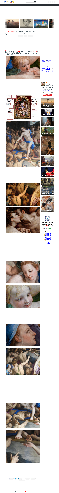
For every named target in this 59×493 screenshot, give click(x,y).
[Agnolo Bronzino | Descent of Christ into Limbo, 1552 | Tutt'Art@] (9, 2)
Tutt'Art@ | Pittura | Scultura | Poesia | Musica (30, 491)
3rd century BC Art (48, 72)
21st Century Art (45, 69)
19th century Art (45, 66)
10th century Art (43, 60)
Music (41, 4)
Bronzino (24, 50)
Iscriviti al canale (23, 480)
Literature (31, 4)
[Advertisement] (29, 12)
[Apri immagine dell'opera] (23, 78)
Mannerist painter (31, 50)
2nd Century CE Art (48, 71)
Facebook (11, 478)
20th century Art (45, 68)
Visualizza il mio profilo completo (47, 90)
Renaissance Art (13, 31)
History (26, 4)
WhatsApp (33, 478)
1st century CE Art (44, 67)
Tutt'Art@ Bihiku (49, 82)
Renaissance (18, 51)
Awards (22, 4)
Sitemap (36, 4)
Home (18, 4)
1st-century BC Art (50, 67)
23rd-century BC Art (43, 70)
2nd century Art (49, 70)
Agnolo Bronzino (8, 50)
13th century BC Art (48, 61)
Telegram (28, 478)
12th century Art (49, 60)
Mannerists (35, 51)
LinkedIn (20, 478)
